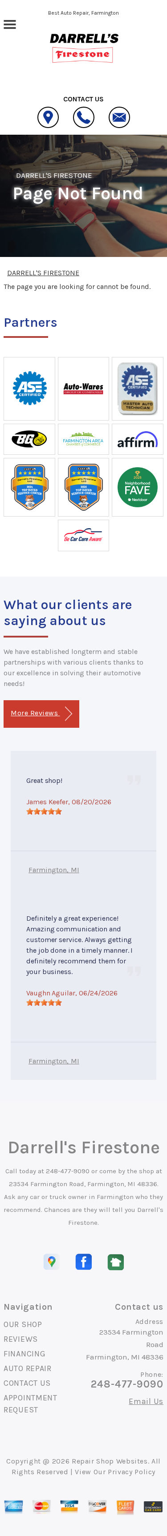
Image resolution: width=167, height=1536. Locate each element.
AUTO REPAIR (28, 1368)
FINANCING (24, 1354)
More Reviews (35, 713)
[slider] (44, 811)
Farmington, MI (54, 870)
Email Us (146, 1401)
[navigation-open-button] (10, 23)
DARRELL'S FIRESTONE (54, 175)
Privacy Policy (131, 1472)
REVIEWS (21, 1339)
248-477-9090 (68, 1171)
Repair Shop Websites (110, 1461)
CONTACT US (27, 1383)
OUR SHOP (23, 1324)
